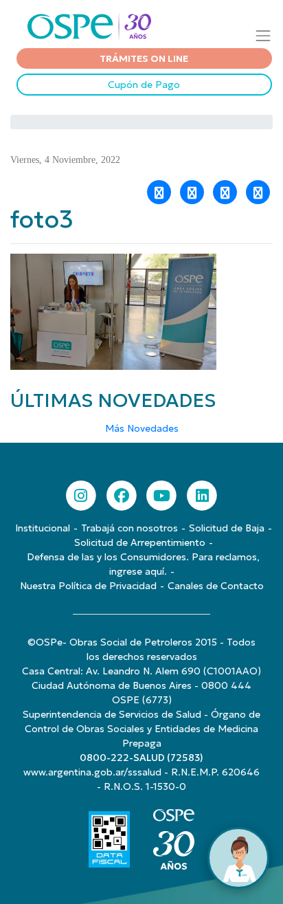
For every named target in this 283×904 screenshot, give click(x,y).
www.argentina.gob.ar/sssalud (92, 772)
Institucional (42, 528)
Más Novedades (142, 428)
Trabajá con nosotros (129, 528)
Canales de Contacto (216, 586)
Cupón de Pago (144, 84)
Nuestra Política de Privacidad (88, 586)
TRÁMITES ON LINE (144, 58)
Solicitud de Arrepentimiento (139, 542)
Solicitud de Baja (226, 528)
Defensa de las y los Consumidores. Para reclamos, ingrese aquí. (143, 564)
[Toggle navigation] (263, 35)
